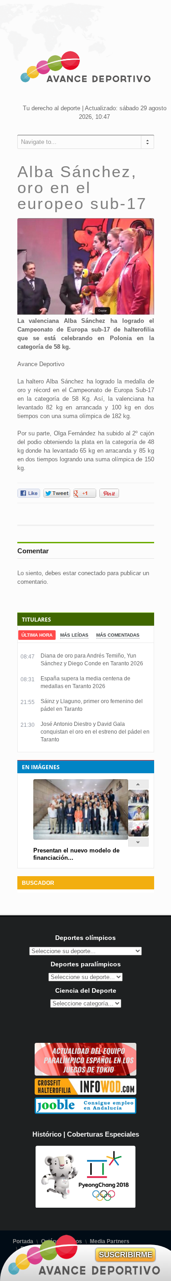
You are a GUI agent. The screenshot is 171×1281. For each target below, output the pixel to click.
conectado (91, 573)
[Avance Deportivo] (85, 68)
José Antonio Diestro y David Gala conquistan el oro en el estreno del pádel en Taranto (95, 732)
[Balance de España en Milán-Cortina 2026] (138, 818)
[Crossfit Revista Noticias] (85, 1092)
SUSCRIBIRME (125, 1254)
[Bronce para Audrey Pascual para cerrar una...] (138, 834)
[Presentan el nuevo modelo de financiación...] (138, 802)
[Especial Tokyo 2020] (85, 1073)
